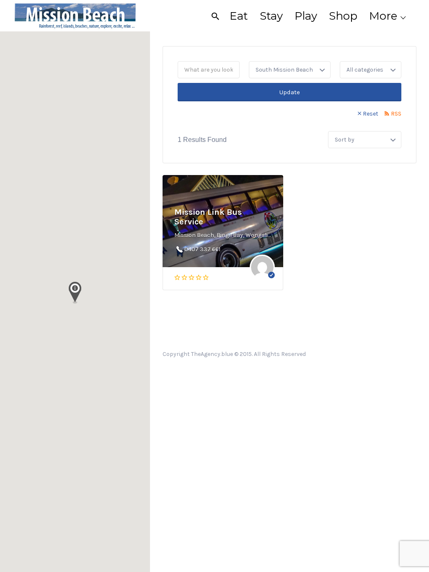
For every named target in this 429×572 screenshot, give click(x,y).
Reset (370, 113)
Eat (239, 16)
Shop (343, 16)
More (383, 16)
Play (306, 16)
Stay (271, 16)
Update (289, 92)
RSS (396, 113)
